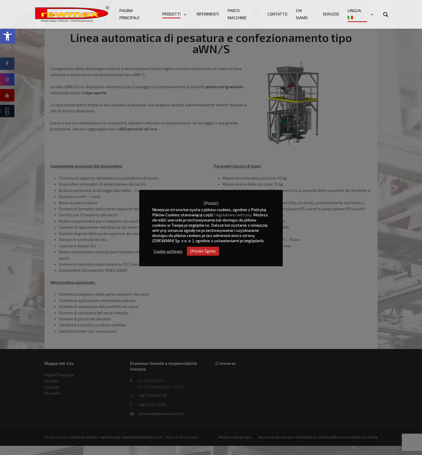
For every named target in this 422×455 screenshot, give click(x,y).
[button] (7, 36)
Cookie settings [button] (168, 251)
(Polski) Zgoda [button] (203, 251)
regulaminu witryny (232, 214)
